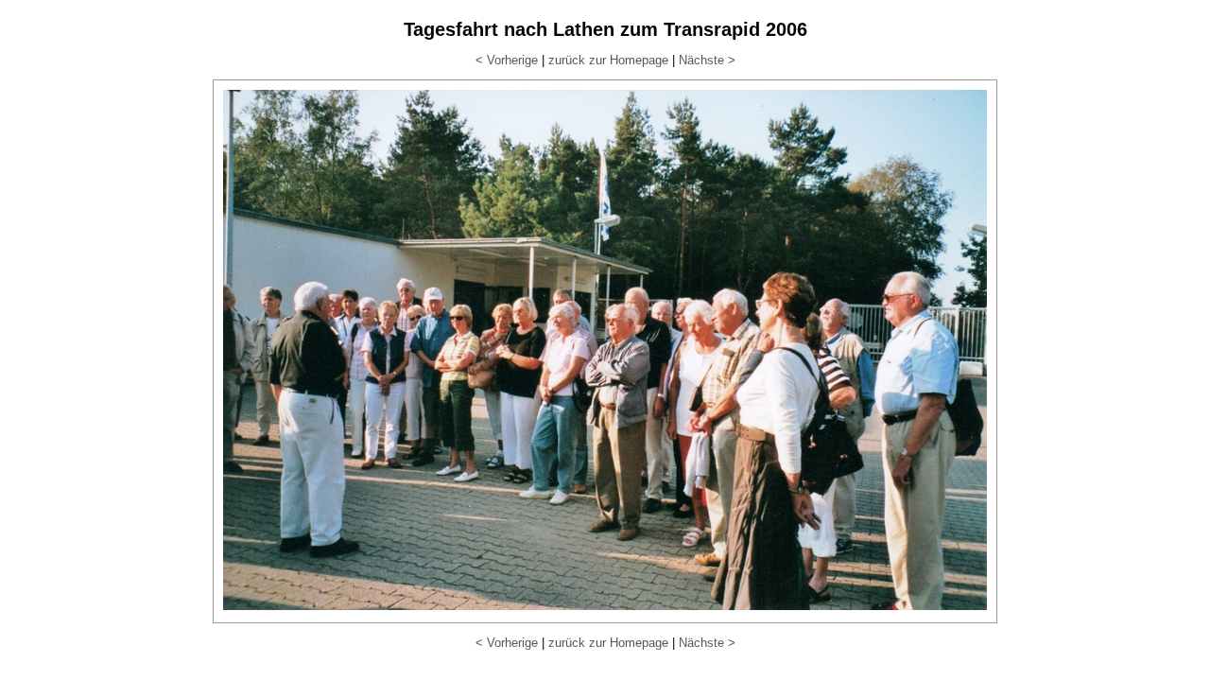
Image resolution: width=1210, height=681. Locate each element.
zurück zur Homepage (608, 60)
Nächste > (707, 60)
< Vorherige (506, 60)
